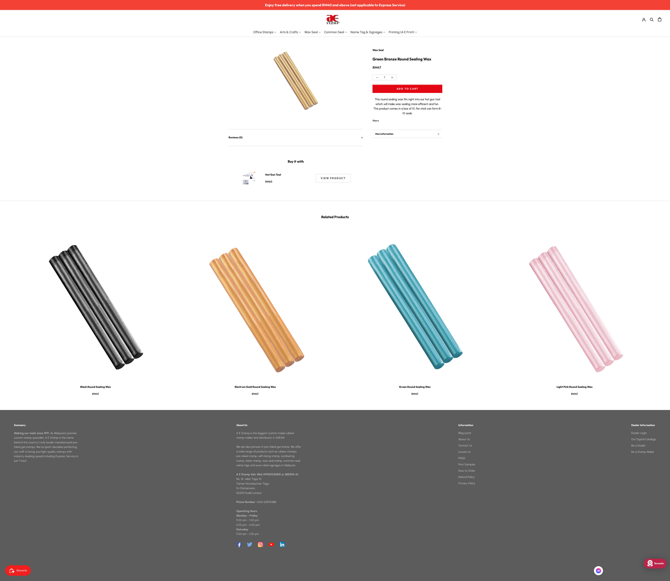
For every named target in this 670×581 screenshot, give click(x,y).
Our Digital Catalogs (643, 439)
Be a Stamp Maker (642, 451)
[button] (598, 570)
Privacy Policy (466, 483)
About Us (464, 439)
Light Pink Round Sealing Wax (575, 386)
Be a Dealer (638, 445)
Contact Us (465, 445)
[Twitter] (387, 120)
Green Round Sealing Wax (415, 386)
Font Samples (466, 464)
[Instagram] (260, 544)
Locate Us (464, 451)
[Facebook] (382, 120)
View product (333, 178)
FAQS (461, 458)
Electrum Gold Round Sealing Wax (255, 386)
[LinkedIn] (282, 544)
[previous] (11, 310)
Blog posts (464, 433)
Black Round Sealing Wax (95, 386)
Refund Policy (466, 477)
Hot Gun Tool (273, 174)
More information (384, 133)
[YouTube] (271, 544)
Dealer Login (639, 433)
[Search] (652, 19)
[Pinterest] (391, 120)
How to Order (466, 470)
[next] (659, 310)
